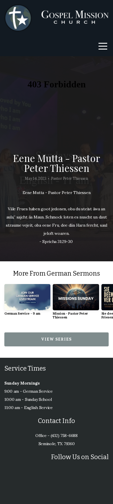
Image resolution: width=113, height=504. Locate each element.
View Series (56, 339)
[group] (27, 302)
